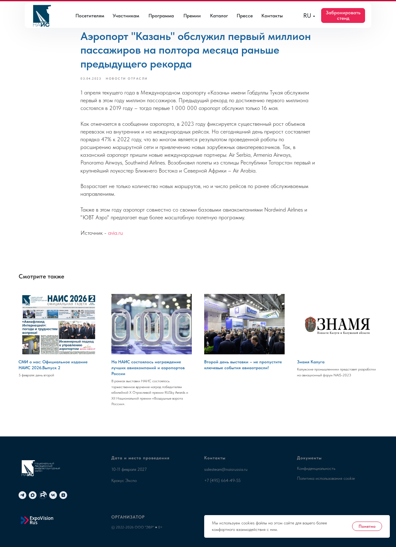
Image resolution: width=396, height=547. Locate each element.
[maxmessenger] (33, 495)
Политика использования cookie (326, 478)
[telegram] (22, 495)
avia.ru (115, 233)
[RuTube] (43, 495)
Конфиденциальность (316, 468)
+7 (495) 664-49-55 (222, 480)
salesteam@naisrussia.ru (226, 469)
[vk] (53, 495)
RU (307, 15)
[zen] (63, 495)
